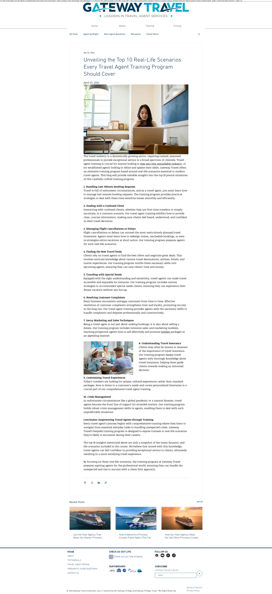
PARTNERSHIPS (117, 566)
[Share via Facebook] (85, 482)
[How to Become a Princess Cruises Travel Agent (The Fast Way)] (136, 518)
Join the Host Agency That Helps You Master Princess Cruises (87, 536)
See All (200, 501)
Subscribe (161, 566)
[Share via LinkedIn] (98, 482)
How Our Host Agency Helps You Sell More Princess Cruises (181, 536)
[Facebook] (157, 555)
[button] (199, 34)
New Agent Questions (114, 34)
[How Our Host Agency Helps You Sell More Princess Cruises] (182, 518)
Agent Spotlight (90, 34)
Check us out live (120, 551)
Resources (136, 34)
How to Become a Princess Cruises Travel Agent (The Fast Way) (135, 536)
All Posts (73, 34)
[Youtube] (162, 555)
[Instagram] (174, 555)
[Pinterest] (168, 555)
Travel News (152, 34)
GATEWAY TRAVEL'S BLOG (166, 570)
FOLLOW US (161, 551)
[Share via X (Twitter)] (92, 482)
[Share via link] (105, 482)
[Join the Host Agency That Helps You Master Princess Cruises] (90, 518)
